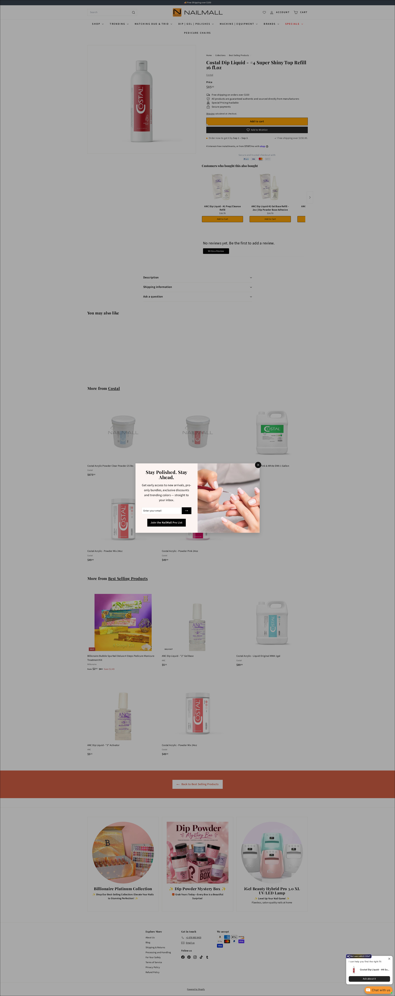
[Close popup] (390, 958)
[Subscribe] (186, 510)
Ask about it (369, 978)
